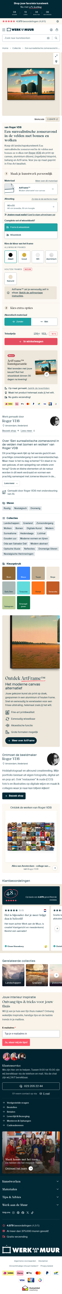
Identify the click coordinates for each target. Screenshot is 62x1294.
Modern (49, 528)
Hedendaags (27, 533)
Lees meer (27, 430)
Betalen (11, 1111)
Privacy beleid (46, 1266)
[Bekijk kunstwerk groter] (56, 55)
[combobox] (23, 38)
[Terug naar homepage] (20, 29)
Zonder (19, 321)
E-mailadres (8, 1027)
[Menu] (4, 30)
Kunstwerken (11, 1181)
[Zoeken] (56, 38)
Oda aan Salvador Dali (15, 543)
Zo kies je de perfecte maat (44, 199)
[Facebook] (23, 1213)
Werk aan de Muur (15, 1205)
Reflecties (29, 548)
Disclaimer (43, 1261)
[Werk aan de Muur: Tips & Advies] (58, 1197)
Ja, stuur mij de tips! (16, 1042)
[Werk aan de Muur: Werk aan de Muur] (58, 1205)
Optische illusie (12, 548)
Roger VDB (15, 127)
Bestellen (12, 1107)
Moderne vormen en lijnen (34, 538)
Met (46, 321)
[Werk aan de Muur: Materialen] (58, 1189)
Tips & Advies (11, 1197)
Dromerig (35, 508)
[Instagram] (13, 1213)
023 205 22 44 (33, 1086)
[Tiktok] (32, 1213)
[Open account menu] (51, 30)
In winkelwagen (33, 341)
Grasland (28, 523)
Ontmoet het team (16, 1168)
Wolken (8, 528)
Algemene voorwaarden (25, 1261)
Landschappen (11, 523)
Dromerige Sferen (48, 548)
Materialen (9, 1189)
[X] (27, 1213)
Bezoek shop (9, 430)
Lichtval (41, 533)
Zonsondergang (44, 523)
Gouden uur (10, 538)
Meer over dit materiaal (46, 180)
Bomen (19, 528)
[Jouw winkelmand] (57, 30)
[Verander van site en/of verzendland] (58, 21)
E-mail (46, 1093)
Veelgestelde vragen (18, 1102)
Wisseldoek (15, 235)
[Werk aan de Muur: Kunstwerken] (58, 1181)
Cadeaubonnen (15, 1125)
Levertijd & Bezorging (18, 1116)
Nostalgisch (20, 508)
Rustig (7, 508)
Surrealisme (10, 533)
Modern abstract (39, 543)
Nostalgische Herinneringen (18, 553)
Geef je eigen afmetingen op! (31, 214)
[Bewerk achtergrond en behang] (56, 61)
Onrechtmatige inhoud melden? (23, 1266)
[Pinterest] (18, 1213)
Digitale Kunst (34, 528)
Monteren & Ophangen (19, 1120)
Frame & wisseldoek (19, 227)
